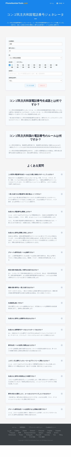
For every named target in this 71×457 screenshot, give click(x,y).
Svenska (47, 435)
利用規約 (22, 427)
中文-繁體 (42, 437)
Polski (21, 435)
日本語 (49, 433)
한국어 (56, 433)
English (50, 430)
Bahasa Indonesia (29, 433)
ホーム (52, 3)
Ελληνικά (41, 430)
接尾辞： (11, 70)
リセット (42, 85)
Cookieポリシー (51, 427)
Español (58, 430)
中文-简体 (32, 437)
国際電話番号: (12, 77)
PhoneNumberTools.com (35, 440)
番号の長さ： (12, 48)
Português (29, 435)
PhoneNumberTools (17, 3)
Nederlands (12, 435)
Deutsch (32, 430)
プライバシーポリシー (36, 427)
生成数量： (12, 41)
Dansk (25, 430)
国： (10, 55)
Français (12, 433)
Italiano (41, 433)
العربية (9, 430)
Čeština (17, 430)
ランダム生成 (30, 85)
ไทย (54, 435)
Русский (38, 435)
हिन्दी (19, 433)
